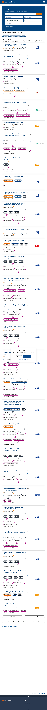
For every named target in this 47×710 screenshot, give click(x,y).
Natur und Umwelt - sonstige (9, 340)
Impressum (26, 359)
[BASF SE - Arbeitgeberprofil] (37, 125)
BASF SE (16, 124)
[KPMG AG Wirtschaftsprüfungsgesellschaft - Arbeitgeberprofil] (37, 63)
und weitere (21, 61)
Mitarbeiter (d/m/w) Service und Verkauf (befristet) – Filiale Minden (14, 44)
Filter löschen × (6, 36)
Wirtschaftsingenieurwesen (9, 115)
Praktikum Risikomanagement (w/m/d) (14, 256)
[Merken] (28, 44)
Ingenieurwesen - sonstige (9, 95)
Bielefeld (10, 61)
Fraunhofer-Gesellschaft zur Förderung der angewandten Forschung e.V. (17, 105)
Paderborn (6, 107)
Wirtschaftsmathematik (20, 269)
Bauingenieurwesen (8, 247)
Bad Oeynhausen (7, 183)
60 (15, 41)
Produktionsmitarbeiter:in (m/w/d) (13, 122)
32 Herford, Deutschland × (15, 36)
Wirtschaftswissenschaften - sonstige (11, 69)
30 (13, 41)
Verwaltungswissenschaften (9, 389)
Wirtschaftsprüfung (7, 298)
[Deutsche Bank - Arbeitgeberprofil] (37, 47)
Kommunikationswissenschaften (10, 479)
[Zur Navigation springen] (44, 2)
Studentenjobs (7, 59)
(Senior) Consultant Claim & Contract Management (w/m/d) (13, 507)
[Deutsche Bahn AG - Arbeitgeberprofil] (37, 245)
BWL (5, 110)
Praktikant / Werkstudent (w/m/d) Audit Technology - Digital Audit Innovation (14, 279)
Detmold (24, 233)
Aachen (5, 212)
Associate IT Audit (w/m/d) (11, 424)
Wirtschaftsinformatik (18, 66)
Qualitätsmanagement (15, 293)
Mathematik (6, 266)
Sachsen (23, 209)
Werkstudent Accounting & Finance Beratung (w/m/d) (13, 55)
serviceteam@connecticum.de (7, 705)
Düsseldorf (12, 431)
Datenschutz (20, 359)
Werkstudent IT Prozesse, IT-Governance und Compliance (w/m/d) (15, 571)
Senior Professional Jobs (8, 48)
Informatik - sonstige (8, 66)
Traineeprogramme (27, 708)
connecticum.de (5, 4)
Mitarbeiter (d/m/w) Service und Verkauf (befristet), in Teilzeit (14, 230)
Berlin (5, 61)
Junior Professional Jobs (8, 90)
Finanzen (19, 64)
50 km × (23, 36)
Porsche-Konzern (7, 93)
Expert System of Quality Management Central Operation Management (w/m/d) (14, 531)
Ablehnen (19, 356)
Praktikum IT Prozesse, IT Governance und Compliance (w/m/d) (14, 449)
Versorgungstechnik (23, 519)
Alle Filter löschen (9, 26)
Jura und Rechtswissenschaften (10, 367)
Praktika (5, 161)
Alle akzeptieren (27, 356)
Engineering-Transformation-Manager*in (14, 102)
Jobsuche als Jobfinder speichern (10, 626)
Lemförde (22, 124)
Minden (24, 48)
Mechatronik (18, 95)
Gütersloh (24, 196)
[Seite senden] (44, 693)
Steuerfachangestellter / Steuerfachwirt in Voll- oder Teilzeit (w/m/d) (14, 489)
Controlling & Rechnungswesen (10, 64)
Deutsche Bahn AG (15, 244)
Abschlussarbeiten (27, 707)
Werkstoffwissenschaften (9, 169)
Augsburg (10, 212)
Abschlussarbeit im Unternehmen (15, 161)
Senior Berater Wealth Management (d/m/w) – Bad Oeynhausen (14, 177)
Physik (12, 266)
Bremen (15, 61)
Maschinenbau (7, 112)
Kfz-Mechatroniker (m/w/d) (11, 88)
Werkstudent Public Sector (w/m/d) (13, 379)
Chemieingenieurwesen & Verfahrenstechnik (17, 167)
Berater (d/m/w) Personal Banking (13, 76)
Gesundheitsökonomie (8, 414)
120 (17, 41)
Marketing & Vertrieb (22, 479)
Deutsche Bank (18, 48)
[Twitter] (39, 693)
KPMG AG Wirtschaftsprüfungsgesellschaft (19, 59)
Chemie (5, 167)
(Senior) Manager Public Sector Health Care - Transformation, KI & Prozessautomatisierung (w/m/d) (14, 402)
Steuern (9, 500)
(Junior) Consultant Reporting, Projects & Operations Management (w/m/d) (14, 203)
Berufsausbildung (7, 594)
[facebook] (42, 693)
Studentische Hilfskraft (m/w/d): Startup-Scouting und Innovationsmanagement (15, 134)
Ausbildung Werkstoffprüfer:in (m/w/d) (14, 592)
